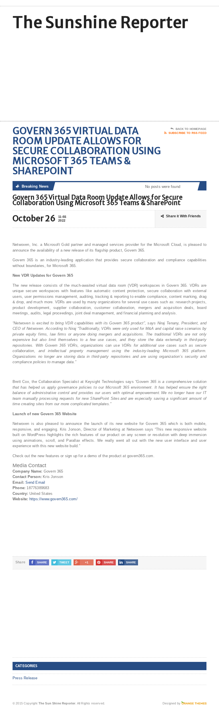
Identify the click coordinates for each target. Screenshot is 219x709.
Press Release (25, 678)
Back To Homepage (191, 128)
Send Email (35, 482)
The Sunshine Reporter (100, 22)
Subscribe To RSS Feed (187, 132)
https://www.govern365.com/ (53, 499)
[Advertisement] (165, 75)
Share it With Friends (183, 216)
